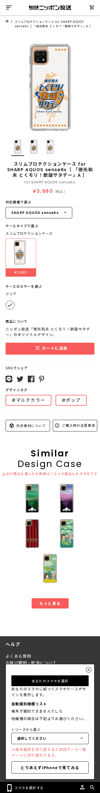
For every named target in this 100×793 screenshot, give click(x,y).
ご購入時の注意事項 (78, 425)
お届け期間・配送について (31, 663)
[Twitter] (20, 379)
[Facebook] (31, 379)
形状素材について (30, 425)
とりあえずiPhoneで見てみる (50, 767)
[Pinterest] (41, 379)
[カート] (91, 8)
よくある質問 (18, 656)
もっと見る (50, 603)
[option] (50, 87)
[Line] (9, 379)
